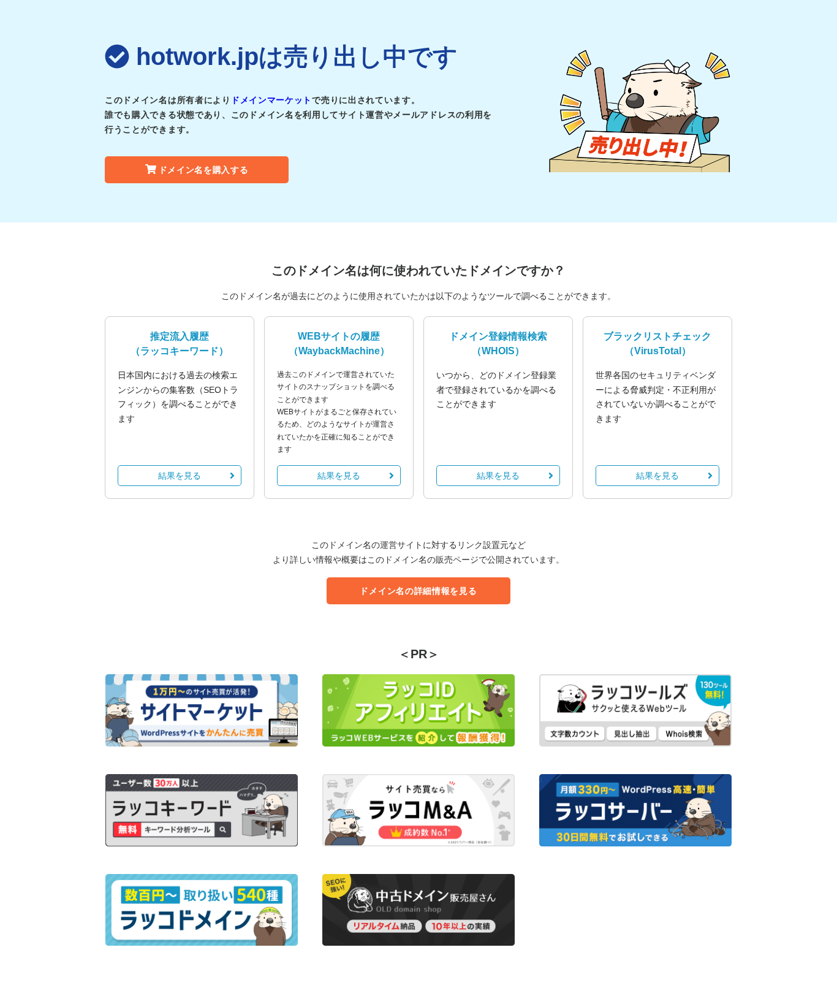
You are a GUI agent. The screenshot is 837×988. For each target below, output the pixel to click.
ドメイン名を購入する (204, 170)
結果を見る (179, 476)
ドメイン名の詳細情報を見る (418, 591)
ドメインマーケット (271, 100)
